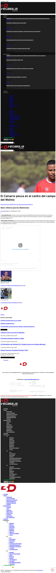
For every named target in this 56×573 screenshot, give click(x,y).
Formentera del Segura (14, 116)
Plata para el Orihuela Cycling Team (14, 60)
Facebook (6, 360)
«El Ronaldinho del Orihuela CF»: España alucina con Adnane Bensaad (23, 344)
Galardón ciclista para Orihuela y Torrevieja (16, 77)
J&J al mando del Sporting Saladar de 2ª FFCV (11, 302)
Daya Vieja (11, 113)
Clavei (26, 397)
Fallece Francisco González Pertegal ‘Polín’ (14, 350)
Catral (10, 107)
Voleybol (8, 429)
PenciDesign (40, 570)
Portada (5, 15)
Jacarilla (11, 120)
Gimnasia (8, 424)
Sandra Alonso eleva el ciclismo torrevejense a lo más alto (19, 68)
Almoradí (11, 98)
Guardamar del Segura (14, 119)
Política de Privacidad (12, 395)
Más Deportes (7, 54)
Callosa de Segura (13, 105)
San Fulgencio (12, 132)
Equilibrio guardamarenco (7, 323)
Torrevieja (11, 136)
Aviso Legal (3, 395)
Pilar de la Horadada (14, 126)
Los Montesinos (13, 121)
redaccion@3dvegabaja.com (31, 379)
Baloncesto (9, 426)
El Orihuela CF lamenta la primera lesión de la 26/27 (18, 48)
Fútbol (5, 17)
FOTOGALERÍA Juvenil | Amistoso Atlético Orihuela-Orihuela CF (18, 326)
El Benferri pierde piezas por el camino (11, 320)
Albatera (11, 95)
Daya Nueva (12, 111)
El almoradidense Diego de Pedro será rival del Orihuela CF (19, 40)
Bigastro (11, 104)
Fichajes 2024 (8, 204)
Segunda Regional (28, 204)
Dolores (11, 114)
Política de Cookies (23, 395)
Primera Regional (19, 204)
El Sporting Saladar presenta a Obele (12, 338)
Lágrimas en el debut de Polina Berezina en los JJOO (13, 285)
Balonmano (9, 430)
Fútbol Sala (9, 427)
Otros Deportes (10, 432)
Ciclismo (8, 57)
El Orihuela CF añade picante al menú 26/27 (16, 23)
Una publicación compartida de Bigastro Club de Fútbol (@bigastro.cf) (20, 268)
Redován (11, 129)
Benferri (11, 101)
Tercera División (10, 413)
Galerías (5, 91)
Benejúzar (11, 100)
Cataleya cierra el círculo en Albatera (12, 333)
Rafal (10, 127)
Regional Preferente (11, 414)
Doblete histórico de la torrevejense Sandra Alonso (18, 85)
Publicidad (31, 395)
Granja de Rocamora (14, 117)
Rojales (11, 130)
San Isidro (11, 133)
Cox (10, 110)
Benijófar (11, 103)
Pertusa (4, 211)
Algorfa (11, 97)
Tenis (7, 423)
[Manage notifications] (52, 570)
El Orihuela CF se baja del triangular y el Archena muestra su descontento (23, 31)
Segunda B (8, 20)
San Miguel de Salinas (14, 135)
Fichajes (8, 419)
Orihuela (11, 124)
